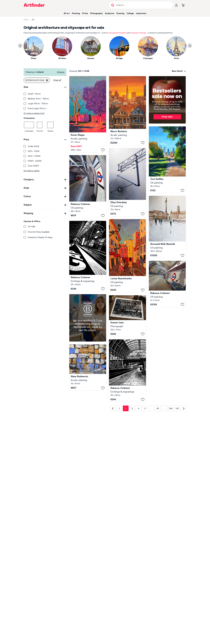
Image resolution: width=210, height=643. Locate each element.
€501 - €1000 (34, 156)
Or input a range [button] (31, 170)
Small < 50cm (34, 94)
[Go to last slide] (20, 45)
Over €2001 (33, 166)
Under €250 (33, 146)
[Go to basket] (183, 5)
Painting (76, 13)
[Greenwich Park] (167, 159)
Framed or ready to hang (40, 237)
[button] (179, 71)
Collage (130, 13)
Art (33, 20)
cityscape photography (117, 33)
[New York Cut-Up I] (127, 315)
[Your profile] (176, 5)
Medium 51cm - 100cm (38, 98)
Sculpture (109, 13)
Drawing (120, 13)
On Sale (31, 226)
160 (171, 458)
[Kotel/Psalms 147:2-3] (87, 367)
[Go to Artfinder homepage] (34, 5)
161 (177, 458)
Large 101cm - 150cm (38, 103)
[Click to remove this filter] (47, 80)
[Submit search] (112, 5)
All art (67, 13)
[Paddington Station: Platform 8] (127, 375)
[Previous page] (113, 458)
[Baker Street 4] (167, 284)
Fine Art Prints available (39, 232)
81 (158, 458)
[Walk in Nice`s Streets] (127, 255)
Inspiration (141, 13)
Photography (96, 13)
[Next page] (183, 458)
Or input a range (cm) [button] (34, 113)
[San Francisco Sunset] (127, 110)
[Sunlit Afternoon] (87, 114)
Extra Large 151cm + (37, 108)
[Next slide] (190, 45)
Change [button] (60, 72)
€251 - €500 (33, 151)
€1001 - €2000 (35, 161)
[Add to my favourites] (103, 150)
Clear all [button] (57, 80)
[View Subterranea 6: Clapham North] (87, 256)
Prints (85, 13)
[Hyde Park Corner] (87, 186)
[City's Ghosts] (127, 182)
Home (26, 20)
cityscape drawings (138, 33)
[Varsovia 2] (167, 227)
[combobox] (179, 71)
